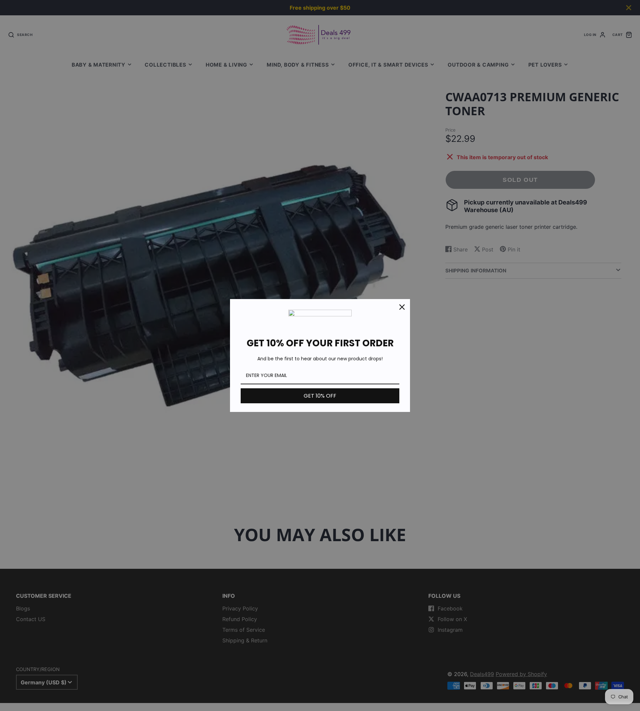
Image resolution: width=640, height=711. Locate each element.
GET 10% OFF (320, 396)
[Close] (402, 307)
